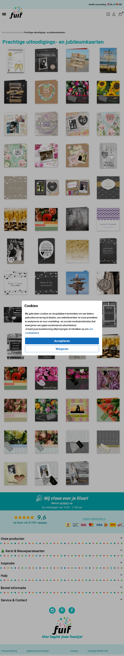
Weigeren (62, 349)
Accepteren (62, 341)
